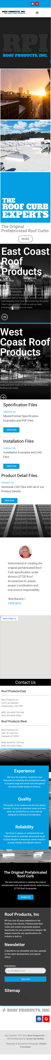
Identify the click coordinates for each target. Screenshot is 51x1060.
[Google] (37, 4)
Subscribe (25, 979)
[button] (37, 12)
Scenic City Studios (35, 1038)
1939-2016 (14, 603)
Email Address (11, 966)
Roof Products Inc (36, 1035)
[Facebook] (32, 4)
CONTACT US (7, 281)
